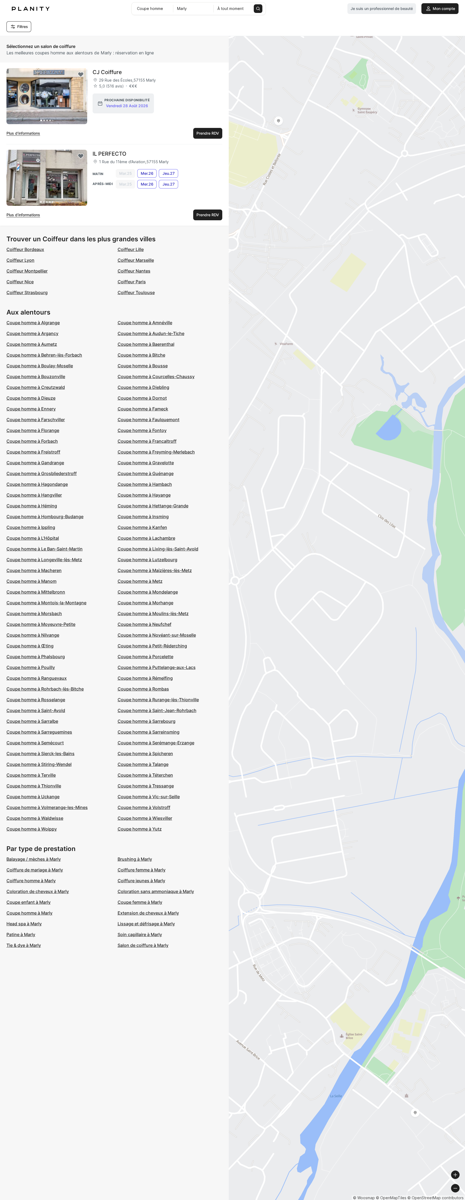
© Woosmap (364, 1197)
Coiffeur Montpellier (27, 271)
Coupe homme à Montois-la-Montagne (46, 602)
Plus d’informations (23, 133)
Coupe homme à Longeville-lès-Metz (44, 559)
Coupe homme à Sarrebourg (146, 721)
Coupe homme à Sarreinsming (148, 732)
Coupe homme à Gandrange (35, 462)
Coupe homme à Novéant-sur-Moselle (157, 635)
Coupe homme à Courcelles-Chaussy (156, 376)
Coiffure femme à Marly (141, 870)
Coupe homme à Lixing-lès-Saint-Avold (158, 549)
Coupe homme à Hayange (144, 495)
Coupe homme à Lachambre (146, 538)
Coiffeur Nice (20, 281)
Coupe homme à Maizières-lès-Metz (155, 570)
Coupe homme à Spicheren (145, 753)
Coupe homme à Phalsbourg (35, 656)
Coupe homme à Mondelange (148, 592)
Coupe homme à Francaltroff (147, 441)
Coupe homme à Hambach (145, 484)
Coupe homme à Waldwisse (34, 818)
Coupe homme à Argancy (32, 333)
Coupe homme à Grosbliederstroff (41, 473)
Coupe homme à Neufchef (144, 624)
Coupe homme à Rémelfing (145, 678)
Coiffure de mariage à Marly (34, 870)
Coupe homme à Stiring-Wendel (39, 764)
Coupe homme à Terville (31, 775)
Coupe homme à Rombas (143, 689)
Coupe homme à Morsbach (34, 613)
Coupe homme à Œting (30, 645)
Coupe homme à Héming (31, 505)
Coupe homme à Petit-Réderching (152, 645)
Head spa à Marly (24, 923)
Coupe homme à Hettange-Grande (153, 505)
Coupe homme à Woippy (31, 829)
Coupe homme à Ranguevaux (36, 678)
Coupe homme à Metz (140, 581)
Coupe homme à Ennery (31, 408)
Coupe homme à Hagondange (37, 484)
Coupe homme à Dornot (142, 398)
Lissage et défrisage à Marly (146, 923)
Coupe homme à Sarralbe (32, 721)
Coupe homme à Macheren (34, 570)
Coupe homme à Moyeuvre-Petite (40, 624)
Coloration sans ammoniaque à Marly (156, 891)
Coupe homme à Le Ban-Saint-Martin (44, 549)
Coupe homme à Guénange (146, 473)
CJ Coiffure (107, 72)
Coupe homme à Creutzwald (35, 387)
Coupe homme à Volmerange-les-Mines (47, 807)
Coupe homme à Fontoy (142, 430)
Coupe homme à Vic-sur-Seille (149, 796)
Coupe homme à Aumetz (31, 344)
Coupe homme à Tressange (146, 786)
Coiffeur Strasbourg (27, 292)
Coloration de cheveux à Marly (37, 891)
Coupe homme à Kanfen (142, 527)
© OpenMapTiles (391, 1197)
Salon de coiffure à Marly (143, 945)
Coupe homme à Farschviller (35, 419)
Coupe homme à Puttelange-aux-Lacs (157, 667)
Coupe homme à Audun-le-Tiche (151, 333)
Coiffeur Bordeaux (25, 249)
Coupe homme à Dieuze (30, 398)
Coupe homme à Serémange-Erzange (156, 742)
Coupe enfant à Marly (28, 902)
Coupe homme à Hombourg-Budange (44, 516)
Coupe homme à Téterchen (145, 775)
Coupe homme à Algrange (33, 322)
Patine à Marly (20, 934)
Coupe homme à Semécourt (35, 742)
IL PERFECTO (109, 154)
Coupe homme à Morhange (145, 602)
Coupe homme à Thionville (33, 786)
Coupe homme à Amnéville (145, 322)
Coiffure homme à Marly (31, 880)
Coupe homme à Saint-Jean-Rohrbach (157, 710)
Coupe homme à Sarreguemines (39, 732)
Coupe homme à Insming (143, 516)
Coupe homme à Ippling (30, 527)
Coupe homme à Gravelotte (146, 462)
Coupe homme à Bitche (141, 355)
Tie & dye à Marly (23, 945)
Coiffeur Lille (131, 249)
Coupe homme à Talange (143, 764)
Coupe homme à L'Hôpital (32, 538)
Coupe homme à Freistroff (33, 452)
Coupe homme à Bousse (143, 365)
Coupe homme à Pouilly (30, 667)
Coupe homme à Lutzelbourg (147, 559)
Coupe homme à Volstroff (144, 807)
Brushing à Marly (135, 859)
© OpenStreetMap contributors (435, 1197)
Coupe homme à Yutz (140, 829)
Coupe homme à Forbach (32, 441)
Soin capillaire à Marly (140, 934)
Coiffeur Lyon (20, 260)
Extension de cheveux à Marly (148, 913)
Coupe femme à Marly (140, 902)
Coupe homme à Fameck (143, 408)
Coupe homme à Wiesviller (145, 818)
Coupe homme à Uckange (32, 796)
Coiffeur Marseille (136, 260)
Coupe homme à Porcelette (145, 656)
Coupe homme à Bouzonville (35, 376)
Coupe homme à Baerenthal (146, 344)
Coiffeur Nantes (134, 271)
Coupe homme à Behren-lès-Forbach (44, 355)
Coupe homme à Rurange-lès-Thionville (158, 699)
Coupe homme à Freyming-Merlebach (156, 452)
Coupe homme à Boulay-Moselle (39, 365)
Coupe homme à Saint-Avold (35, 710)
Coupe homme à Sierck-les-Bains (40, 753)
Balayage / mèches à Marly (33, 859)
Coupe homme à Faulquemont (148, 419)
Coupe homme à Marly (29, 913)
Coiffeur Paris (132, 281)
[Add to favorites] (81, 74)
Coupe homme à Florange (32, 430)
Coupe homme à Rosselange (35, 699)
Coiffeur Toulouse (136, 292)
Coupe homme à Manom (31, 581)
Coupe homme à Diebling (143, 387)
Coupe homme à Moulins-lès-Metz (153, 613)
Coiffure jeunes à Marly (141, 880)
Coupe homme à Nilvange (32, 635)
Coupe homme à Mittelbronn (35, 592)
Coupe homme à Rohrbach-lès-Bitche (45, 689)
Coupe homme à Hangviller (34, 495)
